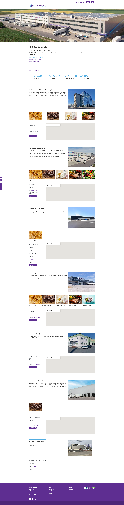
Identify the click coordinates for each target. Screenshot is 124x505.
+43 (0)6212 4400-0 (33, 494)
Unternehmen (59, 5)
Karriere (81, 5)
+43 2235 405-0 (34, 190)
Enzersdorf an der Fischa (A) (34, 61)
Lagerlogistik (51, 493)
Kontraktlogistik (51, 489)
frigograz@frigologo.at (36, 364)
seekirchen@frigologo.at (36, 133)
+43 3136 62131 (34, 362)
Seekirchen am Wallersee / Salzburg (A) (36, 57)
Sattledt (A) (31, 63)
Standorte (68, 503)
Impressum (52, 503)
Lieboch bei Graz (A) (33, 65)
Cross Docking (51, 494)
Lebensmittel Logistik (71, 5)
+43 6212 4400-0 (34, 130)
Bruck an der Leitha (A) (33, 68)
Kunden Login (71, 489)
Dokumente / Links (72, 490)
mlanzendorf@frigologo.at (37, 193)
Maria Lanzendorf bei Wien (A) (35, 59)
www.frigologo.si (34, 471)
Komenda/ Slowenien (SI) (34, 70)
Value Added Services (52, 496)
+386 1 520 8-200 (34, 466)
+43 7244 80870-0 (34, 315)
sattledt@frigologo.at (36, 317)
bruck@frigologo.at (35, 425)
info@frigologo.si (35, 469)
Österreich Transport (52, 490)
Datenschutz (57, 503)
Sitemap (63, 503)
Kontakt (88, 5)
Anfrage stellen (33, 135)
